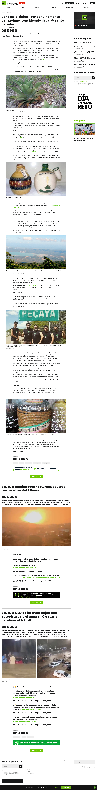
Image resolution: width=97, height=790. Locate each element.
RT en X (12, 780)
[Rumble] (78, 3)
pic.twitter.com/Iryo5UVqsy (24, 697)
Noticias (9, 7)
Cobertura (45, 769)
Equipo (44, 767)
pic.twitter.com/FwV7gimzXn (24, 567)
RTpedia (28, 771)
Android (60, 763)
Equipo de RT (87, 7)
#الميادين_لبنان (51, 577)
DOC (20, 138)
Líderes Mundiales (30, 773)
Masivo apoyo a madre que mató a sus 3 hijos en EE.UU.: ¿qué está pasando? (84, 65)
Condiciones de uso (47, 773)
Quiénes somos (46, 763)
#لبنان (58, 577)
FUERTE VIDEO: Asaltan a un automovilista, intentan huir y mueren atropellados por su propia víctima (84, 59)
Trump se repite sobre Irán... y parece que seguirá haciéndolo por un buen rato (84, 138)
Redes (24, 737)
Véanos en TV (69, 3)
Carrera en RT (46, 771)
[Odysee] (82, 767)
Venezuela (28, 463)
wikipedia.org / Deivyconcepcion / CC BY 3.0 (15, 111)
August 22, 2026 (35, 571)
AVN (44, 59)
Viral (23, 7)
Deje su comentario (36, 476)
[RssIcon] (94, 767)
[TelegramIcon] (83, 3)
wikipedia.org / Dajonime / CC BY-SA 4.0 (14, 199)
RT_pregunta (46, 463)
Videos (28, 767)
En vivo (22, 3)
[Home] (4, 3)
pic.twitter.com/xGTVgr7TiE (30, 709)
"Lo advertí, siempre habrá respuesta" (84, 47)
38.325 (34, 152)
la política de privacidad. (84, 81)
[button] (85, 17)
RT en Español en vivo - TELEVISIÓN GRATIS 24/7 (81, 26)
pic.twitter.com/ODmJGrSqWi (24, 721)
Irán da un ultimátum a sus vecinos (83, 42)
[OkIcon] (88, 3)
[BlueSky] (86, 3)
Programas (37, 7)
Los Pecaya (25, 305)
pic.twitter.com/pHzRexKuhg (34, 577)
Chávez (15, 463)
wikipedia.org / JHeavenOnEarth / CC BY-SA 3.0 (16, 436)
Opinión (54, 7)
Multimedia (69, 7)
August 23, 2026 (44, 701)
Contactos (45, 765)
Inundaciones (16, 737)
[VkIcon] (76, 3)
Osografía (79, 120)
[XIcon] (81, 3)
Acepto (82, 81)
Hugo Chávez (32, 285)
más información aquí (53, 787)
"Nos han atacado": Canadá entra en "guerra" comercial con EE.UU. (84, 52)
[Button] (62, 3)
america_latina (37, 463)
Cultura (21, 463)
